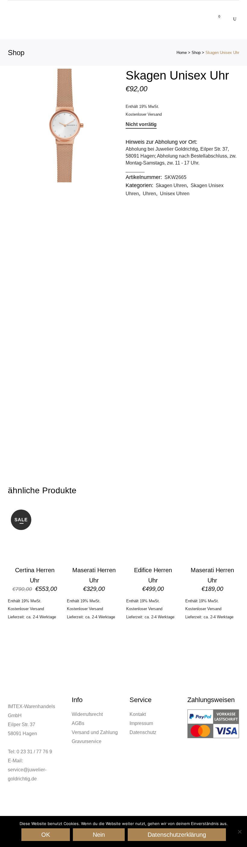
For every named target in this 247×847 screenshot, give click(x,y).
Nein (99, 834)
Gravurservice (87, 741)
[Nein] (239, 832)
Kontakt (138, 714)
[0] (216, 15)
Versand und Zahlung (95, 732)
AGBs (78, 723)
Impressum (141, 723)
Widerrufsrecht (87, 714)
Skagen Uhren (171, 185)
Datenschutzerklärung (177, 834)
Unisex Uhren (174, 193)
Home (182, 52)
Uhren (149, 193)
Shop (196, 52)
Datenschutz (143, 732)
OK (45, 834)
